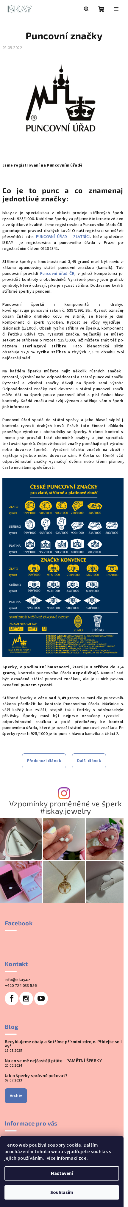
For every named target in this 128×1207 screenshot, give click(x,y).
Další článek (89, 761)
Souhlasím (61, 1192)
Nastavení (62, 1173)
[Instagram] (26, 998)
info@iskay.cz (17, 980)
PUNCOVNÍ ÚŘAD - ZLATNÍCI (63, 237)
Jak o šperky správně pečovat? (36, 1075)
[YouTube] (41, 998)
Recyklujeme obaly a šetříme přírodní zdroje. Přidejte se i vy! (63, 1044)
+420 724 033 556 (21, 986)
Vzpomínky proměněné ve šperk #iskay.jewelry (65, 807)
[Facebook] (11, 998)
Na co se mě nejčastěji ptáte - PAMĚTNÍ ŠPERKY (53, 1061)
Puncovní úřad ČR (57, 274)
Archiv (16, 1096)
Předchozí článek (44, 761)
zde (83, 1158)
